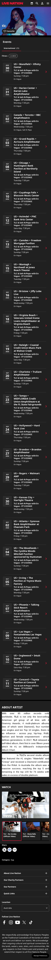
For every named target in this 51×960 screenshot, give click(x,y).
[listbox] (25, 908)
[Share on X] (4, 851)
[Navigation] (48, 3)
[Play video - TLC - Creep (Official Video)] (43, 829)
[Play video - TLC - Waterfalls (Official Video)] (24, 829)
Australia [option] (8, 908)
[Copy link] (15, 850)
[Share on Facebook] (9, 851)
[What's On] (31, 3)
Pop (12, 860)
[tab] (11, 48)
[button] (42, 3)
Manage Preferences (40, 956)
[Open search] (37, 3)
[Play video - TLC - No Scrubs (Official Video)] (25, 805)
